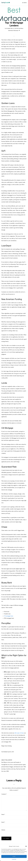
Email (3, 822)
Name (3, 814)
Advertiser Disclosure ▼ (14, 30)
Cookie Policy (14, 859)
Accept (14, 856)
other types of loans (19, 733)
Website (3, 830)
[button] (26, 846)
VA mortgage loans (8, 616)
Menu (25, 2)
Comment (4, 794)
